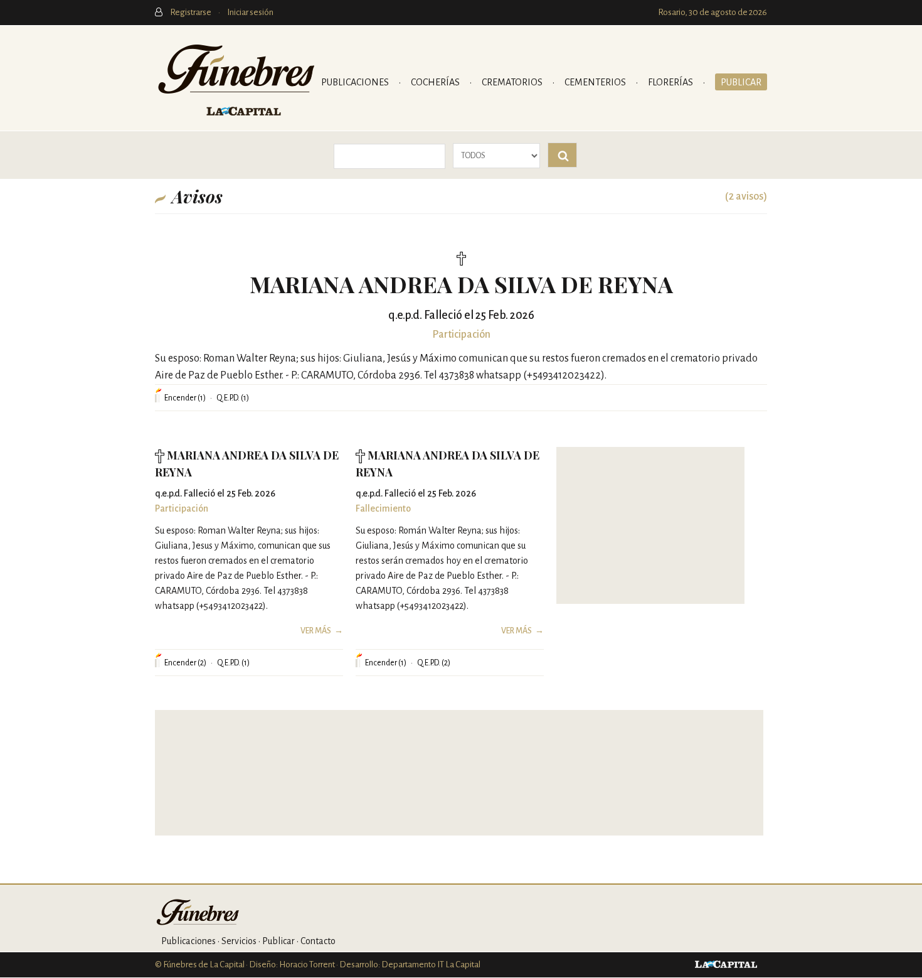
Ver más (315, 630)
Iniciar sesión (250, 12)
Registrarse (191, 12)
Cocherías (436, 82)
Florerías (671, 82)
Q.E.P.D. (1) (232, 398)
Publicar (741, 82)
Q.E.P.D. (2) (433, 662)
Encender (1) (185, 398)
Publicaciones (356, 82)
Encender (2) (185, 662)
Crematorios (513, 82)
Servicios (239, 941)
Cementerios (596, 82)
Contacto (318, 941)
